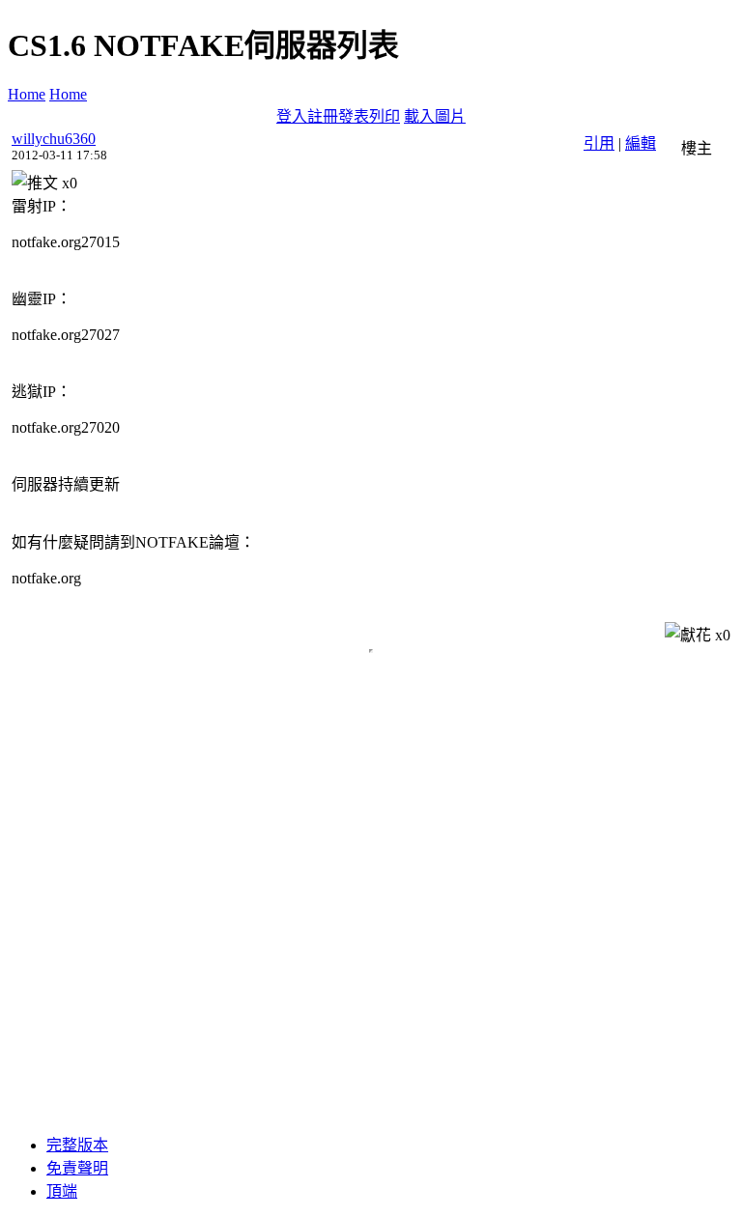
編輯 (640, 143)
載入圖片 (435, 116)
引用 (599, 143)
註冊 (322, 116)
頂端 (61, 1191)
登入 (291, 116)
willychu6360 (54, 138)
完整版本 (77, 1145)
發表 (353, 116)
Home (26, 94)
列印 (384, 116)
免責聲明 (77, 1168)
